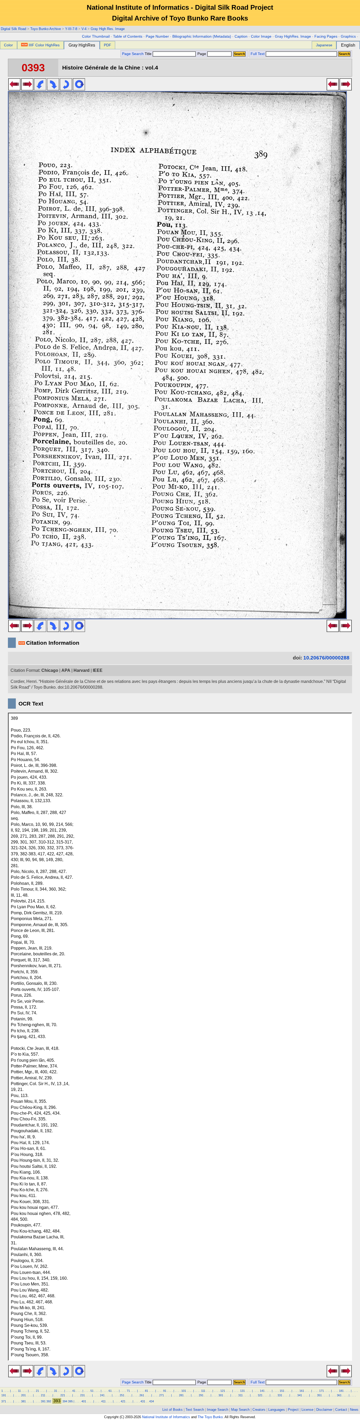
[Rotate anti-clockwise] (40, 89)
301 (220, 1395)
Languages (276, 1410)
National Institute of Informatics (166, 1417)
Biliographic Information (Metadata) (201, 36)
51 (92, 1390)
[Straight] (79, 89)
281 (181, 1395)
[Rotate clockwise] (53, 89)
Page (201, 54)
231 (82, 1395)
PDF (107, 45)
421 (123, 1401)
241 (102, 1395)
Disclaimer (324, 1410)
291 (201, 1395)
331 (280, 1395)
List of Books (172, 1410)
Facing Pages (325, 36)
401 (83, 1401)
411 (103, 1401)
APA (65, 670)
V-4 (83, 29)
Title (149, 54)
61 (110, 1390)
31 (55, 1390)
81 (146, 1390)
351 (319, 1395)
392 (48, 1401)
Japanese (324, 45)
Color (8, 45)
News (354, 1410)
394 (64, 1401)
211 (43, 1395)
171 (321, 1390)
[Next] (27, 89)
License (307, 1410)
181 (341, 1390)
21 (37, 1390)
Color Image (261, 36)
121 (222, 1390)
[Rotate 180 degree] (66, 89)
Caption (241, 36)
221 (62, 1395)
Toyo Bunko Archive (45, 29)
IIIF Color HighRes (44, 45)
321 (260, 1395)
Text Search (195, 1410)
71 (128, 1390)
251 (122, 1395)
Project (293, 1410)
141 (262, 1390)
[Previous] (14, 89)
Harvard (82, 670)
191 (3, 1395)
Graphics (348, 36)
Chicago (49, 670)
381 (23, 1401)
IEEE (98, 670)
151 (282, 1390)
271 (161, 1395)
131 (242, 1390)
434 (151, 1401)
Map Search (240, 1410)
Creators (258, 1410)
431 (142, 1401)
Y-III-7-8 (71, 29)
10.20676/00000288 (326, 658)
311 (240, 1395)
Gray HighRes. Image (293, 36)
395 (70, 1401)
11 (19, 1390)
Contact (341, 1410)
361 (339, 1395)
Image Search (217, 1410)
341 (299, 1395)
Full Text (258, 54)
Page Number (157, 36)
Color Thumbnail (96, 36)
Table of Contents (127, 36)
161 (301, 1390)
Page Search (133, 54)
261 (141, 1395)
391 (43, 1401)
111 (203, 1390)
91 (164, 1390)
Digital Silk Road (13, 29)
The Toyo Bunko (210, 1417)
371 (3, 1401)
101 (183, 1390)
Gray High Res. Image (108, 29)
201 (23, 1395)
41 (73, 1390)
